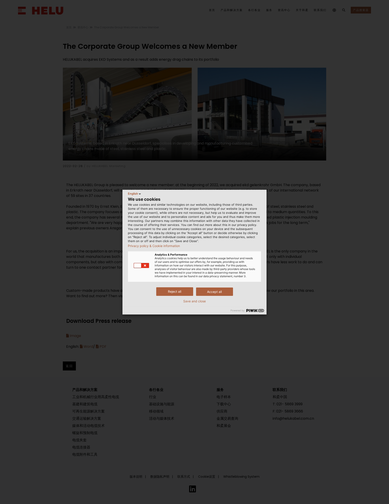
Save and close (194, 301)
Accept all (214, 292)
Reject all (174, 291)
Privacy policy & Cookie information (154, 246)
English (133, 193)
